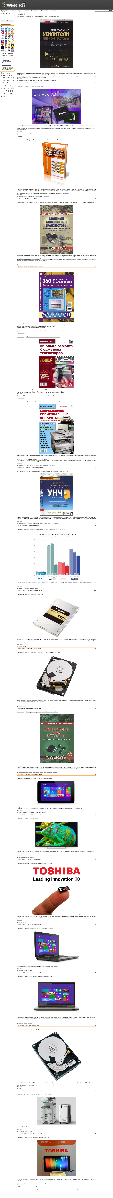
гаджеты (36, 812)
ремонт (30, 80)
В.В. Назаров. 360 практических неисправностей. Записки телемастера (46, 270)
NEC (45, 772)
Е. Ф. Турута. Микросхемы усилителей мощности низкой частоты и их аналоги (48, 140)
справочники (22, 80)
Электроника (20, 16)
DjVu (26, 80)
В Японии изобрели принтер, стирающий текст (37, 1094)
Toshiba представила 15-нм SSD (33, 594)
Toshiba (41, 80)
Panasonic (64, 330)
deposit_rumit (21, 82)
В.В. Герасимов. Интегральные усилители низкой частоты (42, 16)
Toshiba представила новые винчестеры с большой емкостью (42, 652)
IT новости (20, 86)
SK (19, 1186)
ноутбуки (21, 970)
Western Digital (26, 588)
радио (31, 395)
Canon (37, 465)
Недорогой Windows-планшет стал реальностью (38, 778)
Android (24, 1183)
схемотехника (53, 80)
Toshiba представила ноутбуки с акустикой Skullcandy (39, 928)
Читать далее (19, 78)
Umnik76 (21, 1090)
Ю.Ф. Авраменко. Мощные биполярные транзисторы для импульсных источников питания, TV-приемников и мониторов (60, 202)
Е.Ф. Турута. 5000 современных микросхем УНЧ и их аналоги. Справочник (47, 471)
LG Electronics (47, 330)
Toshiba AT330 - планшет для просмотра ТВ (36, 1137)
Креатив (26, 11)
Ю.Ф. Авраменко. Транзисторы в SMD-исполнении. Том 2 (42, 712)
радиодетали (36, 80)
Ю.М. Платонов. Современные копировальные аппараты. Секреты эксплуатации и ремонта (52, 401)
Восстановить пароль (6, 22)
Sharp (69, 330)
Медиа (19, 11)
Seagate (36, 588)
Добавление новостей (7, 68)
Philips (40, 196)
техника (20, 395)
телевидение (31, 330)
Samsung (50, 263)
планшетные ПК (42, 812)
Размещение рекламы (7, 67)
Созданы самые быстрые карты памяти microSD (38, 863)
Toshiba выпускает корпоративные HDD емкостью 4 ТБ (40, 1029)
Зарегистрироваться (6, 24)
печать (26, 1131)
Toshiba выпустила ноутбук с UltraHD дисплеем (38, 976)
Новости (53, 11)
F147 (20, 1025)
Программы (5, 11)
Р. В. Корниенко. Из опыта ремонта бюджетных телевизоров (43, 337)
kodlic (20, 525)
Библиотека (35, 11)
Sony (26, 330)
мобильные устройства (38, 133)
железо (20, 133)
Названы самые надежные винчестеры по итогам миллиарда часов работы (45, 529)
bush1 (20, 136)
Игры (12, 11)
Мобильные (44, 11)
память (20, 922)
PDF (26, 196)
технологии (25, 133)
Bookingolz (21, 266)
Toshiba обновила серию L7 (32, 818)
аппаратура (46, 80)
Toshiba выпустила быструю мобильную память (38, 86)
